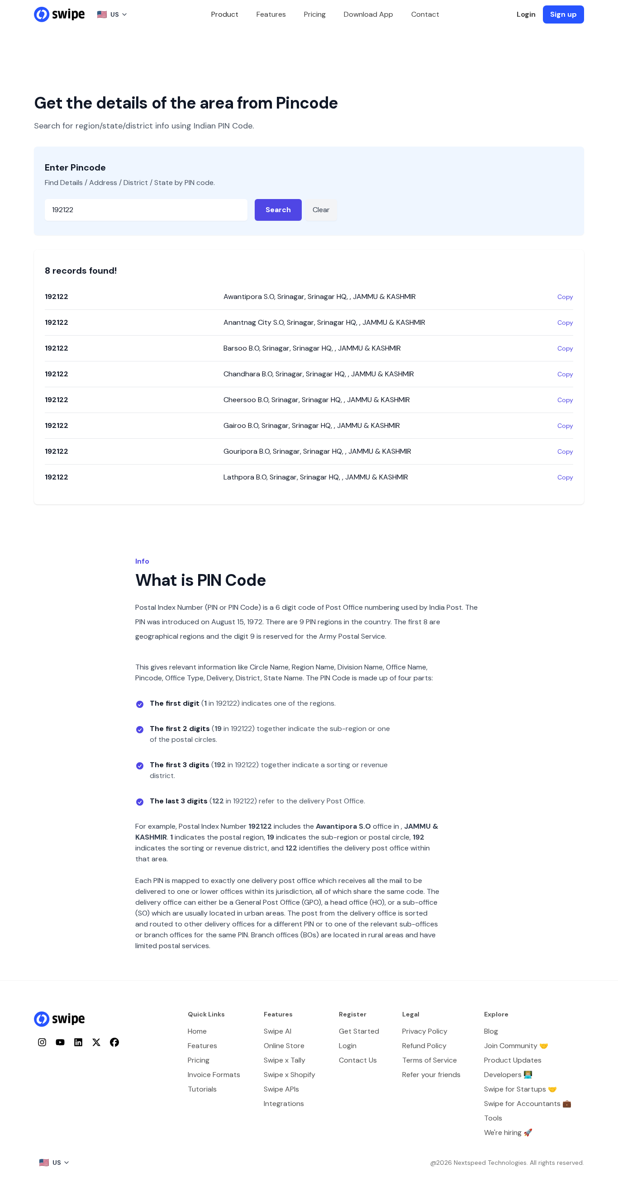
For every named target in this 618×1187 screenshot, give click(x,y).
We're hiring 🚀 (508, 1132)
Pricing (315, 14)
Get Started (359, 1031)
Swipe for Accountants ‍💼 (527, 1103)
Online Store (284, 1045)
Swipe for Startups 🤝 (520, 1089)
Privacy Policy (424, 1031)
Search (278, 209)
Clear (321, 209)
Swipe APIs (281, 1089)
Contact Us (358, 1060)
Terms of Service (429, 1060)
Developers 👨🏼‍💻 (508, 1074)
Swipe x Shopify (289, 1074)
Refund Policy (424, 1045)
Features (271, 14)
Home (197, 1031)
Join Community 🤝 (516, 1045)
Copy (565, 297)
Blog (491, 1031)
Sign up (563, 14)
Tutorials (202, 1089)
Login (526, 14)
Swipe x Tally (284, 1060)
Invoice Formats (214, 1074)
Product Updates (513, 1060)
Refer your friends (431, 1074)
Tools (493, 1118)
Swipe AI (277, 1031)
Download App (368, 14)
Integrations (284, 1103)
